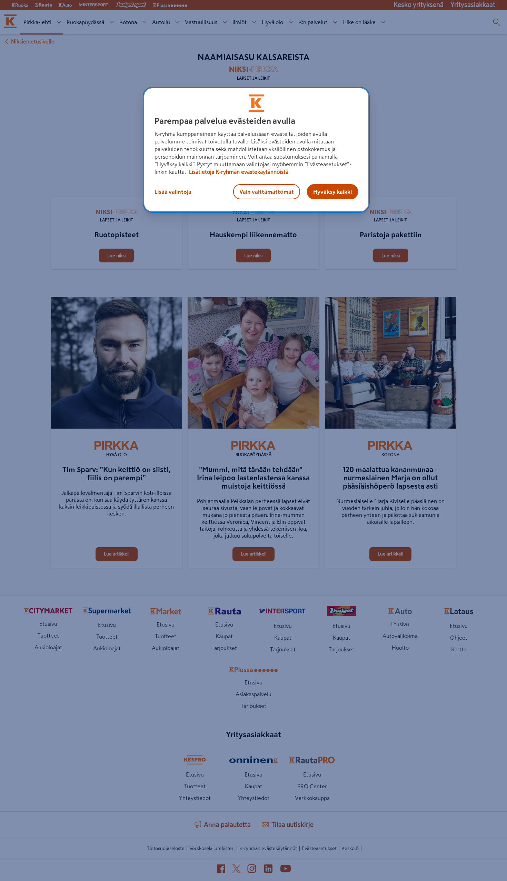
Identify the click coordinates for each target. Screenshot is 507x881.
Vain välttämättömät (266, 191)
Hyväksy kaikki (332, 191)
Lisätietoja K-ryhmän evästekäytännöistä (238, 171)
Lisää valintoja (173, 191)
